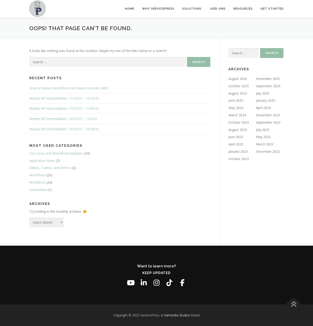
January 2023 (238, 151)
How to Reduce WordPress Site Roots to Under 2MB (68, 88)
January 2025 (265, 100)
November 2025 (268, 78)
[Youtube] (130, 282)
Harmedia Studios (177, 315)
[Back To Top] (294, 304)
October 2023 (238, 122)
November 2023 (268, 115)
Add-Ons (218, 8)
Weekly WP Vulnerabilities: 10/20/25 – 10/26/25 (64, 129)
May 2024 (235, 108)
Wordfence (37, 182)
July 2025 (262, 93)
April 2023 (235, 144)
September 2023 (268, 122)
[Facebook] (182, 282)
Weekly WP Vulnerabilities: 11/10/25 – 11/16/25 (64, 98)
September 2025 (268, 86)
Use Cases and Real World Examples (56, 153)
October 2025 (238, 86)
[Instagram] (156, 282)
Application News (42, 160)
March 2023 (265, 144)
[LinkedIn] (143, 282)
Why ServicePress (158, 8)
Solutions (191, 8)
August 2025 (237, 93)
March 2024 (237, 115)
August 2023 (237, 130)
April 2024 (263, 108)
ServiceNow (38, 189)
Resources (243, 8)
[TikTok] (169, 282)
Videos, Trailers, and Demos (50, 168)
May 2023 (263, 137)
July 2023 (262, 130)
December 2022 (268, 151)
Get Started (272, 8)
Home (129, 8)
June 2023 (235, 137)
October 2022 (238, 159)
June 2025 (235, 100)
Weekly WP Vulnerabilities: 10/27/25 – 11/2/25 (63, 119)
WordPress (37, 175)
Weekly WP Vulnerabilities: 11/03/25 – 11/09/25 (64, 108)
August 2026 (237, 78)
